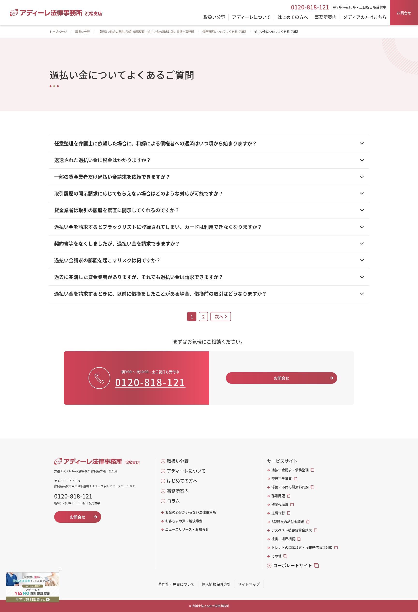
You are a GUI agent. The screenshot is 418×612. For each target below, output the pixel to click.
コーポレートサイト (292, 565)
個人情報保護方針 (216, 584)
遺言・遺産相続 (283, 538)
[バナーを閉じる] (60, 569)
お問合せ (404, 12)
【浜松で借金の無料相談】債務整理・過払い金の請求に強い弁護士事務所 (146, 32)
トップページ (58, 32)
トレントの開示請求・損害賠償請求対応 (301, 547)
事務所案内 (178, 491)
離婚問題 (278, 495)
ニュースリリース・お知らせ (187, 529)
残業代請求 (279, 504)
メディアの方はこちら (365, 17)
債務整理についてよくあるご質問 (224, 32)
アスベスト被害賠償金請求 (291, 530)
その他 (276, 556)
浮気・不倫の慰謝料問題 (290, 487)
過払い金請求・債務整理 (290, 470)
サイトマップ (249, 584)
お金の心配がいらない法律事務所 (190, 512)
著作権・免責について (176, 584)
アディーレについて (186, 471)
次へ (219, 316)
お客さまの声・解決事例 (183, 521)
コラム (173, 501)
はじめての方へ (182, 481)
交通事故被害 (281, 478)
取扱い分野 (82, 32)
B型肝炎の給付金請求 (287, 521)
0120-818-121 (310, 7)
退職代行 (278, 513)
